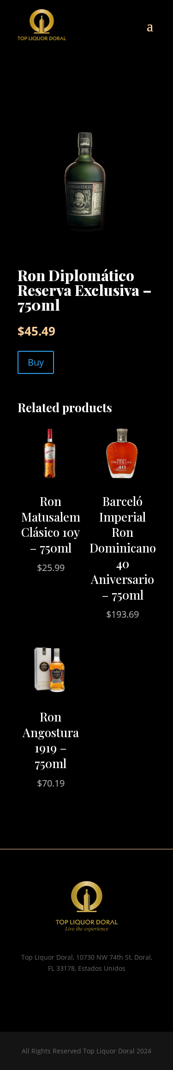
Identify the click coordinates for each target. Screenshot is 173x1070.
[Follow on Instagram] (77, 995)
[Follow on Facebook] (96, 995)
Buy (36, 362)
